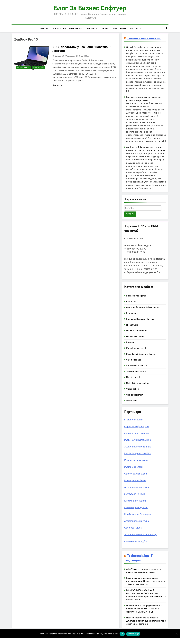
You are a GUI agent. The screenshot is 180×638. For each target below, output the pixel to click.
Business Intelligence (136, 296)
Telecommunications (136, 371)
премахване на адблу (135, 541)
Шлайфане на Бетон (135, 480)
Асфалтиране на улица (136, 487)
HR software (132, 325)
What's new (38, 67)
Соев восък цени (133, 527)
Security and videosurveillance (140, 354)
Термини (92, 28)
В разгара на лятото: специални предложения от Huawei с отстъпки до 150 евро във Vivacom (145, 581)
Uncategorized (23, 67)
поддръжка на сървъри (136, 433)
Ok (122, 634)
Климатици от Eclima (135, 500)
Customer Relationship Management (143, 307)
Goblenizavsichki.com (136, 473)
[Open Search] (162, 28)
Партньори (119, 28)
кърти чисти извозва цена (137, 439)
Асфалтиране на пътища (137, 446)
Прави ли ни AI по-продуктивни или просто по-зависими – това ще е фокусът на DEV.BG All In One (144, 608)
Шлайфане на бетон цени (137, 514)
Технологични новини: (144, 38)
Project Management (136, 348)
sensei (58, 55)
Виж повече (57, 85)
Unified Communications (137, 383)
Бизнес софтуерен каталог (67, 28)
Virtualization (132, 389)
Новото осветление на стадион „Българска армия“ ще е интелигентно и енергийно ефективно (146, 620)
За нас (105, 28)
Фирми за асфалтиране (136, 426)
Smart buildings (133, 360)
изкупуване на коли (134, 494)
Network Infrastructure (137, 330)
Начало (43, 28)
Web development (134, 395)
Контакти (135, 28)
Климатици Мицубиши (136, 507)
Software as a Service (136, 365)
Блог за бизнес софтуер (90, 8)
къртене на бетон (133, 419)
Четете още (133, 634)
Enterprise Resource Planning (140, 319)
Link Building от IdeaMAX (137, 453)
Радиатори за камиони (136, 460)
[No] (176, 633)
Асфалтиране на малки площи (140, 534)
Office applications (135, 336)
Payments (131, 342)
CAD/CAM (131, 301)
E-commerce (132, 313)
